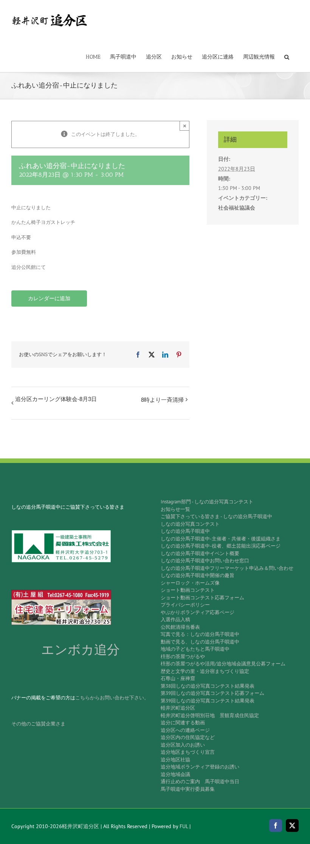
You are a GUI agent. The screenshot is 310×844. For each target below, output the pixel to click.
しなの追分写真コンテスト (190, 524)
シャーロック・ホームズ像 (190, 583)
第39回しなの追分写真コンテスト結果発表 (207, 700)
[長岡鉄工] (61, 532)
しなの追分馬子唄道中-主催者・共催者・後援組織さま (221, 538)
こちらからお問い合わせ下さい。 (112, 697)
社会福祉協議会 (236, 207)
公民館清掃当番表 (180, 627)
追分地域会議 (175, 774)
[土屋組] (61, 592)
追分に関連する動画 (183, 722)
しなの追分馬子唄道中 (185, 531)
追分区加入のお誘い (183, 745)
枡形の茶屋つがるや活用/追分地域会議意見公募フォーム (223, 663)
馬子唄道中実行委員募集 (188, 789)
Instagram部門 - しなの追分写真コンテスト (207, 501)
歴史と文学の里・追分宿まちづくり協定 (205, 671)
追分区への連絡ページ (185, 730)
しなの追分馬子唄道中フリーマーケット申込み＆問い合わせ (227, 568)
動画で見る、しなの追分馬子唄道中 (200, 642)
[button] (286, 56)
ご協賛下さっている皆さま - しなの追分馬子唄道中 (216, 516)
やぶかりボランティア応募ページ (197, 612)
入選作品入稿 (175, 619)
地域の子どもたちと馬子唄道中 (195, 649)
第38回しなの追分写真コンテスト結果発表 (207, 686)
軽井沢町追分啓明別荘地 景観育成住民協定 (210, 715)
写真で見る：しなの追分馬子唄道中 (200, 634)
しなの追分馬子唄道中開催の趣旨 (197, 575)
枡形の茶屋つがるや (183, 656)
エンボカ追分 (80, 649)
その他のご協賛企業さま (38, 724)
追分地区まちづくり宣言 (188, 752)
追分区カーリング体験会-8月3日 (56, 399)
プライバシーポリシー (185, 605)
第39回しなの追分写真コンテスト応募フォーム (212, 693)
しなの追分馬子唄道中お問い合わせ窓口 (205, 560)
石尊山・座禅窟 (178, 678)
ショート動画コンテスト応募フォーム (202, 597)
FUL (184, 826)
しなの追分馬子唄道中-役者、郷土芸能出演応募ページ (221, 546)
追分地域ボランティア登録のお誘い (200, 767)
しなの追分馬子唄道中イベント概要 (200, 553)
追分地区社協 (175, 759)
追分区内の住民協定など (188, 737)
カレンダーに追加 (49, 298)
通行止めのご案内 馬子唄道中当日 (200, 781)
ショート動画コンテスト (188, 590)
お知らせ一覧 (175, 509)
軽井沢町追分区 (178, 708)
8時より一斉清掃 (162, 399)
